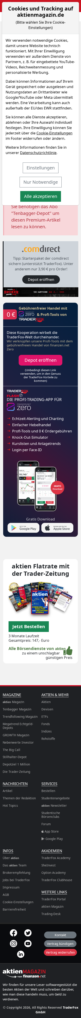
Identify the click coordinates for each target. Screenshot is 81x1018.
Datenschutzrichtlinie (38, 152)
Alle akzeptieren (40, 196)
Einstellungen (41, 168)
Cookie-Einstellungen (54, 133)
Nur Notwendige (40, 182)
